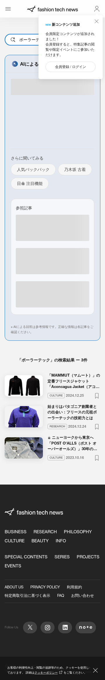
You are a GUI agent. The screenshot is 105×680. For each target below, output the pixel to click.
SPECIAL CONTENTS (26, 557)
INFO (61, 541)
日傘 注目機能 (30, 183)
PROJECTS (88, 557)
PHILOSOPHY (78, 531)
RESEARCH (45, 531)
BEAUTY (40, 541)
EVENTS (13, 566)
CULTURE (14, 541)
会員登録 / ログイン (70, 66)
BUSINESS (16, 531)
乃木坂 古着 (75, 169)
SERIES (62, 557)
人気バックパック (33, 169)
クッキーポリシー (46, 672)
